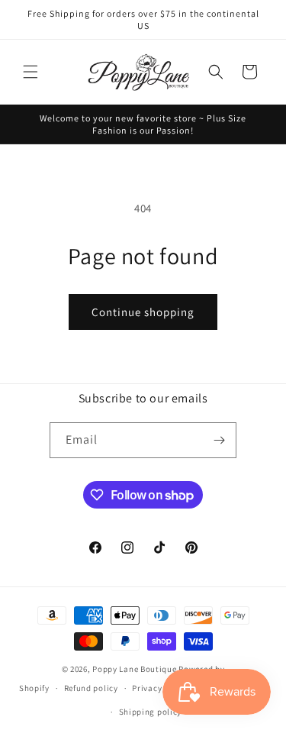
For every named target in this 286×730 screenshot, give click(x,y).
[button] (30, 72)
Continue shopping (143, 312)
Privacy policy (160, 688)
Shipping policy (150, 711)
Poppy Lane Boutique (134, 669)
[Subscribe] (219, 440)
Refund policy (91, 688)
